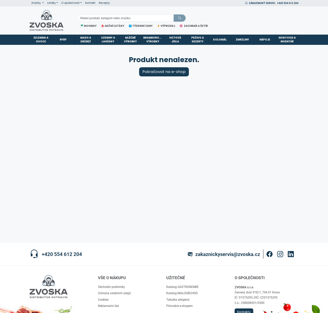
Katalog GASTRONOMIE (182, 287)
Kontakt (90, 3)
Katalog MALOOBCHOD (182, 293)
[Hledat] (179, 18)
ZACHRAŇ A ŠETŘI (196, 26)
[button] (269, 254)
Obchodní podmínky (111, 287)
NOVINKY (90, 26)
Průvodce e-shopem (179, 306)
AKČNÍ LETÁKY (114, 26)
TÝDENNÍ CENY (142, 26)
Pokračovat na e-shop (164, 71)
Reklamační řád (108, 306)
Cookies (103, 299)
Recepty (104, 3)
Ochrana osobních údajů (114, 293)
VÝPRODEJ (168, 26)
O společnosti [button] (70, 3)
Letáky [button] (51, 3)
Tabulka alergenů (177, 299)
